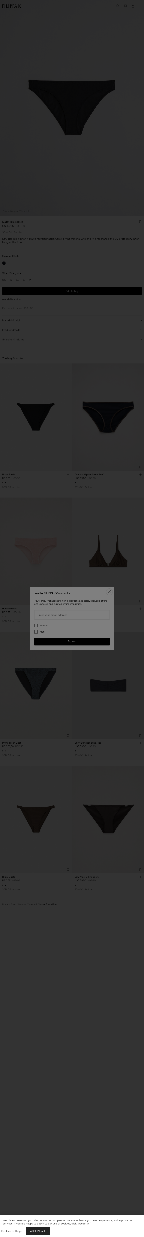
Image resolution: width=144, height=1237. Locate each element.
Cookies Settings (11, 1231)
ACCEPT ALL (38, 1231)
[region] (72, 1226)
